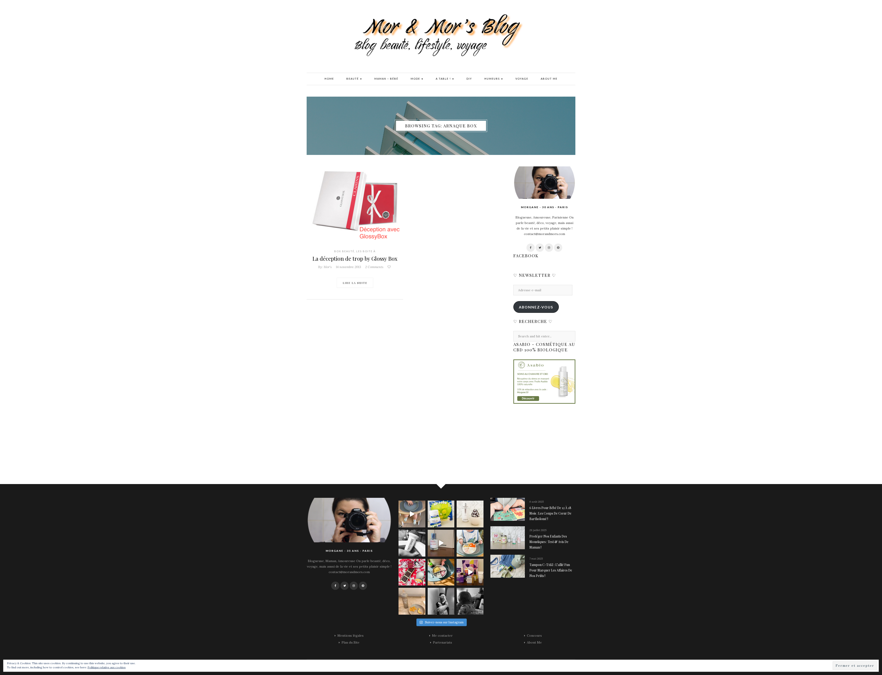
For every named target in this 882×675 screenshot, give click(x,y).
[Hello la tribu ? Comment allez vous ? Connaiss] (441, 543)
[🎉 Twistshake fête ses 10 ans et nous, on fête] (412, 514)
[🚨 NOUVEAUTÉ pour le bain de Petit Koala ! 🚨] (412, 543)
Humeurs (492, 78)
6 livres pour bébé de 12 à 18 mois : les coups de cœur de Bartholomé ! (550, 513)
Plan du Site (350, 642)
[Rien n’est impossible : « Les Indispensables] (470, 572)
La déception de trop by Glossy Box (354, 258)
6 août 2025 (536, 501)
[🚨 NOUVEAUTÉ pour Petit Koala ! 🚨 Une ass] (470, 543)
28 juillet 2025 (537, 530)
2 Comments (374, 267)
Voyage (521, 78)
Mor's (328, 267)
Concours (534, 635)
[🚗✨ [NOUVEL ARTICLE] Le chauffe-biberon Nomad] (470, 514)
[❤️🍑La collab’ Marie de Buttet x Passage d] (412, 572)
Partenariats (442, 642)
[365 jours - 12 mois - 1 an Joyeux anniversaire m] (441, 601)
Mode (416, 78)
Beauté (353, 78)
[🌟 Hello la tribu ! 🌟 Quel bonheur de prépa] (441, 572)
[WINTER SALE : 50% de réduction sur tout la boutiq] (412, 601)
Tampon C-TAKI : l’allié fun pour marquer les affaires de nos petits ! (550, 570)
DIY (469, 78)
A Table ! (444, 78)
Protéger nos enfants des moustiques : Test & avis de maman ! (548, 541)
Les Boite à (366, 251)
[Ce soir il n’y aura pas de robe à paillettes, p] (470, 601)
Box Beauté (344, 251)
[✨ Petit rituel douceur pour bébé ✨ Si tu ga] (441, 514)
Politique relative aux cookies (107, 667)
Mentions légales (350, 635)
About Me (549, 78)
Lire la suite (355, 283)
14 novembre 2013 (348, 267)
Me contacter (442, 635)
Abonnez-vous (536, 307)
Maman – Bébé (386, 78)
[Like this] (389, 267)
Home (329, 78)
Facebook (526, 255)
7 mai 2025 (536, 558)
